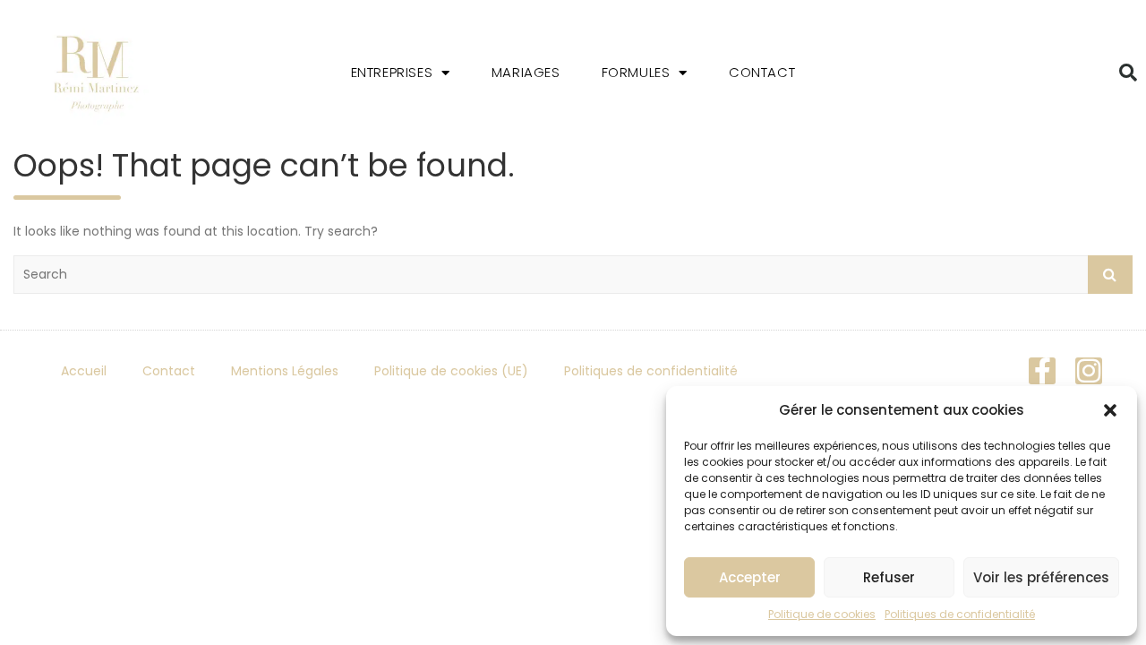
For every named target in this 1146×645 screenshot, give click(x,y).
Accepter (750, 577)
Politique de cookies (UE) (451, 371)
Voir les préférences (1041, 577)
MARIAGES (526, 72)
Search (1110, 274)
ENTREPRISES (392, 72)
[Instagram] (1088, 370)
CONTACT (762, 72)
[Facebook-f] (1042, 370)
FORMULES (636, 72)
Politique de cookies (822, 614)
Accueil (84, 371)
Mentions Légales (284, 371)
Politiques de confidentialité (960, 614)
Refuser (889, 577)
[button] (1110, 410)
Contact (168, 371)
